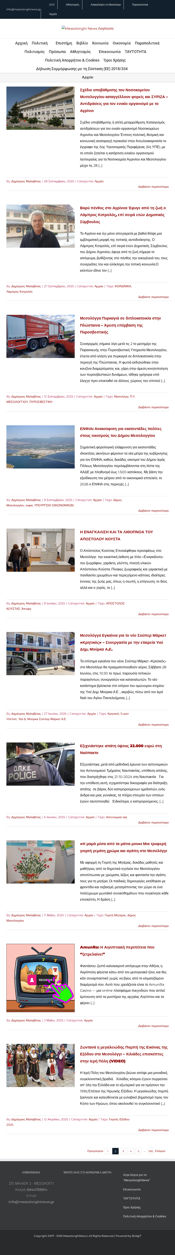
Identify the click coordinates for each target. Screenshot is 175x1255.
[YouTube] (76, 1183)
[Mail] (99, 1183)
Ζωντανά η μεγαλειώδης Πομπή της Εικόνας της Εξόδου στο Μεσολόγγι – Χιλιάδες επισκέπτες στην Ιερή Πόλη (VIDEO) (124, 1054)
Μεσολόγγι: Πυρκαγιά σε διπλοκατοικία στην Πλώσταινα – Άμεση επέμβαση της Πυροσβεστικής (120, 325)
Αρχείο (99, 181)
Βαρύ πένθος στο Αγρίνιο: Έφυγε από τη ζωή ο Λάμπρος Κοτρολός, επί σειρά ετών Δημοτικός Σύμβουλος (123, 215)
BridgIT (136, 1235)
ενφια (29, 505)
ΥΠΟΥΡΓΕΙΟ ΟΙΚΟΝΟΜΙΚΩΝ (54, 505)
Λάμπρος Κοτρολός (19, 291)
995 (151, 1151)
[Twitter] (93, 1183)
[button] (133, 68)
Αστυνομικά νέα (116, 817)
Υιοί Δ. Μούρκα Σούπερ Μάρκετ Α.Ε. (42, 719)
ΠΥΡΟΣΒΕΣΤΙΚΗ (40, 402)
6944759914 (37, 1190)
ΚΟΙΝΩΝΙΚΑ (123, 286)
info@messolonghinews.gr (23, 9)
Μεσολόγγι (121, 396)
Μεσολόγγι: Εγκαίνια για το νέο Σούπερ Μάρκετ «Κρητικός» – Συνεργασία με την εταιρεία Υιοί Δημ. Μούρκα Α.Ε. (123, 642)
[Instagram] (87, 1183)
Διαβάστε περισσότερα (153, 187)
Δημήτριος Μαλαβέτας (26, 181)
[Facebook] (81, 1183)
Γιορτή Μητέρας (115, 915)
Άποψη (26, 609)
